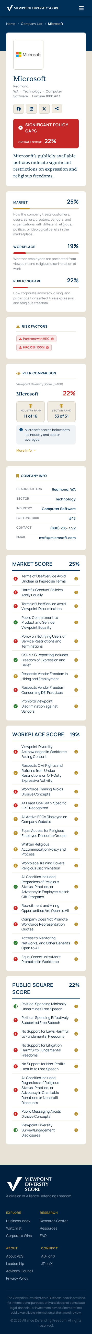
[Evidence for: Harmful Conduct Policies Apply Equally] (76, 592)
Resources (48, 1228)
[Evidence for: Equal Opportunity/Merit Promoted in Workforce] (76, 959)
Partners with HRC (36, 338)
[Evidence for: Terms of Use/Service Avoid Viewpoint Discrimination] (76, 606)
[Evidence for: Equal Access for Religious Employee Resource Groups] (76, 833)
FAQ (43, 1235)
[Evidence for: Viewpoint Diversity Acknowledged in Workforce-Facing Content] (76, 751)
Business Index (18, 1220)
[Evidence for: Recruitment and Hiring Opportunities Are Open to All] (76, 908)
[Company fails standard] (15, 578)
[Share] (57, 108)
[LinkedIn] (31, 109)
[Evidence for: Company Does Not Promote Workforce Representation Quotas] (76, 924)
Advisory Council (19, 1270)
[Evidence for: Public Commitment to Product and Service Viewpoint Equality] (76, 622)
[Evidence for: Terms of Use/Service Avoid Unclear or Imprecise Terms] (76, 578)
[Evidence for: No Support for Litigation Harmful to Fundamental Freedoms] (76, 1050)
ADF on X (48, 1256)
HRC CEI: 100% (34, 347)
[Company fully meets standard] (15, 622)
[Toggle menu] (81, 8)
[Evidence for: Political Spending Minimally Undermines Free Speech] (76, 1006)
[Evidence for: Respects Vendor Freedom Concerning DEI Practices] (76, 690)
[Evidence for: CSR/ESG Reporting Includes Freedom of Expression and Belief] (76, 660)
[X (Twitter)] (44, 109)
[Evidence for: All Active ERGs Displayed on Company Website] (76, 819)
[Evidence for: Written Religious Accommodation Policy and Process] (76, 849)
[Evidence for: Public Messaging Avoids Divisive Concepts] (76, 1113)
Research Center (54, 1220)
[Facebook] (18, 109)
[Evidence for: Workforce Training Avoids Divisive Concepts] (76, 791)
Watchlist (14, 1228)
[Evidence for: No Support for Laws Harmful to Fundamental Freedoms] (76, 1033)
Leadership (15, 1263)
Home (10, 23)
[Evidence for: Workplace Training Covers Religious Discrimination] (76, 865)
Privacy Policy (17, 1278)
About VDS (15, 1256)
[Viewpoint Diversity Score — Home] (32, 8)
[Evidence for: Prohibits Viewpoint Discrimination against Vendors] (76, 706)
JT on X (46, 1263)
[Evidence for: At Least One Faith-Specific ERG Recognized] (76, 805)
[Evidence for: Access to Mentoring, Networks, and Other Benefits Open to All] (76, 942)
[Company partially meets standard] (15, 1006)
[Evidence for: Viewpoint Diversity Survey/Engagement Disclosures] (76, 1130)
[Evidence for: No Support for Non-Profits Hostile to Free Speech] (76, 1066)
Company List (32, 23)
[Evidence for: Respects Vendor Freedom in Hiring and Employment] (76, 676)
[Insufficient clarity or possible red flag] (15, 676)
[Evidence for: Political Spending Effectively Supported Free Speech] (76, 1020)
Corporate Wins (19, 1235)
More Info (24, 450)
